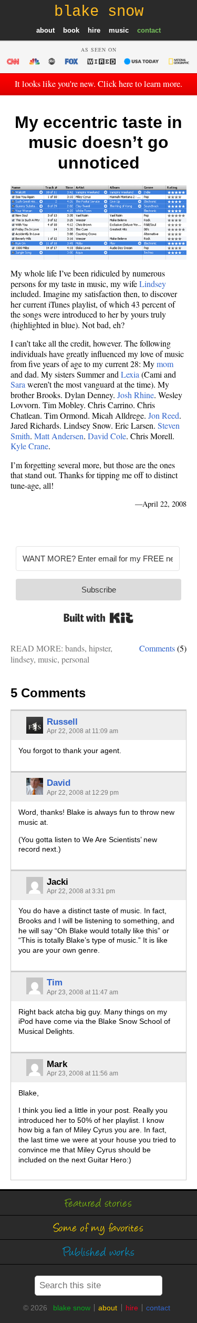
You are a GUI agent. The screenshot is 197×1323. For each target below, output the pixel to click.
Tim (55, 982)
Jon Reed (163, 415)
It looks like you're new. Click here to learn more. (98, 84)
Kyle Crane (29, 445)
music (119, 30)
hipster (99, 648)
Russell (62, 721)
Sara (18, 384)
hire (94, 30)
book (71, 30)
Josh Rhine (135, 394)
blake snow (71, 1308)
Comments (157, 648)
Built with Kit (98, 617)
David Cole (107, 435)
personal (75, 659)
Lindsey (152, 283)
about (45, 30)
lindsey (22, 659)
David (58, 782)
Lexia (130, 374)
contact (149, 30)
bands (75, 648)
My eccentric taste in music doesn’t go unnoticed (98, 142)
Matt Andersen (59, 435)
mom (165, 363)
